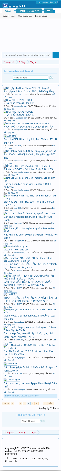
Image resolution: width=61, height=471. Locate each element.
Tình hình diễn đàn (13, 443)
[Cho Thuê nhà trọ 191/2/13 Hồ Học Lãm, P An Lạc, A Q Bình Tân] (30, 348)
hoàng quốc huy (20, 106)
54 (45, 403)
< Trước (6, 403)
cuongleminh (19, 241)
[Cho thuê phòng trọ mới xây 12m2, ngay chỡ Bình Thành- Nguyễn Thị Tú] (30, 330)
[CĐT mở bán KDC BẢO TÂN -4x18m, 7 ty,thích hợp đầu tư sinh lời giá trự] (30, 261)
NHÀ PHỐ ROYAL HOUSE (19, 103)
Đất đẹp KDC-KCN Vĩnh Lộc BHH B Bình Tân (29, 169)
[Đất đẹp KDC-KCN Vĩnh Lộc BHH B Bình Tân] (27, 166)
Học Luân (18, 223)
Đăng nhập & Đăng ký (47, 2)
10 (37, 403)
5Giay (8, 11)
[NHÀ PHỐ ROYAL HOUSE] (18, 100)
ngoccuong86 (19, 389)
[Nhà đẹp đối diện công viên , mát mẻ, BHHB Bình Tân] (30, 180)
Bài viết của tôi (9, 16)
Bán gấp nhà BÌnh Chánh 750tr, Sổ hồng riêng (29, 91)
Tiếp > (50, 403)
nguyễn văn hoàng (21, 172)
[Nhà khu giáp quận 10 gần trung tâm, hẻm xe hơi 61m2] (30, 231)
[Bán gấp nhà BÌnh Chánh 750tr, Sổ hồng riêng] (27, 88)
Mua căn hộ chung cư (16, 249)
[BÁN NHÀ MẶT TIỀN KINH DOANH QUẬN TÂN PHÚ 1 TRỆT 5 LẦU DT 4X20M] (30, 278)
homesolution (19, 252)
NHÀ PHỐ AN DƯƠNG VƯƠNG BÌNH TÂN (28, 126)
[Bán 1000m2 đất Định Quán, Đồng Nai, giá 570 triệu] (30, 151)
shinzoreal (18, 374)
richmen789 (18, 340)
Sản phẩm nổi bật (29, 11)
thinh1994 (18, 94)
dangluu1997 (19, 322)
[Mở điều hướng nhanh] (57, 62)
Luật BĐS (17, 146)
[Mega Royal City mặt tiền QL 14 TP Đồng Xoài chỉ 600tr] (30, 312)
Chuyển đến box (25, 16)
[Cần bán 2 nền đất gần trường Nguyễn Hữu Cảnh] (29, 213)
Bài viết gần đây (41, 16)
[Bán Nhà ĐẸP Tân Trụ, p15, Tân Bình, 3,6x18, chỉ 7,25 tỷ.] (30, 198)
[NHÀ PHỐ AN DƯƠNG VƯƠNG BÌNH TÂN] (26, 123)
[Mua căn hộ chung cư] (16, 246)
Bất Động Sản (9, 109)
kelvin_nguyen (19, 358)
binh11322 (18, 270)
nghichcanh (18, 161)
